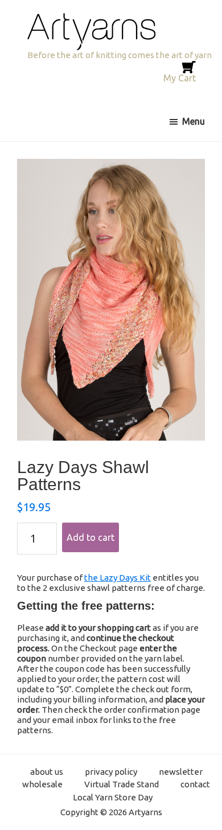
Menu (193, 121)
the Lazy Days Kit (117, 577)
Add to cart (90, 537)
